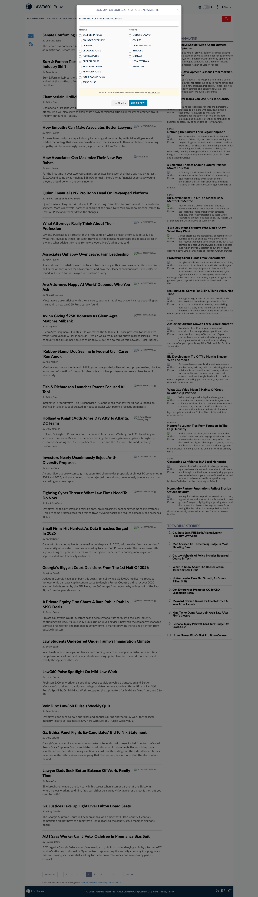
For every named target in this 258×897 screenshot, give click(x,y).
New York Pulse (92, 72)
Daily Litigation (142, 45)
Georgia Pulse (91, 61)
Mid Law (137, 56)
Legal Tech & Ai (141, 61)
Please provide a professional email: (100, 19)
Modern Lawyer (142, 35)
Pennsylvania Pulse (94, 77)
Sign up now (137, 103)
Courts (137, 40)
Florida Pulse (91, 56)
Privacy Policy (154, 92)
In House (138, 51)
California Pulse (92, 35)
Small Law (138, 66)
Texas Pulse (89, 82)
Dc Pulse (87, 45)
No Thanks (120, 103)
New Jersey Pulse (92, 66)
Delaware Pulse (92, 51)
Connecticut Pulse (94, 40)
